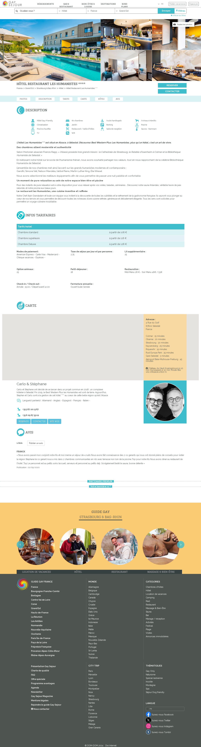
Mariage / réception (155, 619)
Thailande (93, 657)
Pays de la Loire (39, 642)
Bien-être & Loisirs (88, 5)
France (20, 88)
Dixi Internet (110, 745)
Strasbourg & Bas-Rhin (46, 88)
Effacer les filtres (179, 15)
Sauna (148, 612)
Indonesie (93, 622)
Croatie (91, 604)
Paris (90, 671)
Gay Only (150, 671)
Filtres (181, 11)
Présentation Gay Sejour (43, 666)
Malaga (91, 724)
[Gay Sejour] (12, 4)
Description (45, 99)
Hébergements (45, 4)
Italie (90, 626)
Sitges (91, 720)
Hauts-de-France (39, 612)
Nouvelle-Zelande (97, 640)
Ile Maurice (93, 619)
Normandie (36, 625)
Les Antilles (37, 621)
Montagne (150, 685)
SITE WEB (54, 421)
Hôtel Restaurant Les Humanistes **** (82, 88)
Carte (84, 99)
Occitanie (36, 634)
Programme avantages (43, 683)
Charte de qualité (40, 670)
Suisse (91, 654)
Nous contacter (41, 709)
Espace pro (193, 4)
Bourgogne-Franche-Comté (45, 591)
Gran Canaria (94, 727)
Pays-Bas (92, 643)
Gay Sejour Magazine (42, 696)
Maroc (91, 633)
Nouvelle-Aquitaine (41, 630)
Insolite (149, 681)
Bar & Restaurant (66, 5)
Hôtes (101, 99)
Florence (92, 713)
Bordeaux (93, 681)
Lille (90, 706)
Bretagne (36, 595)
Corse (34, 604)
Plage (148, 629)
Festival (149, 626)
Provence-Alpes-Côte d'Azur (45, 651)
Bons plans (124, 5)
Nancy (91, 696)
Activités (150, 622)
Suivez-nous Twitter (161, 720)
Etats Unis (93, 612)
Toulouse (92, 685)
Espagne (92, 608)
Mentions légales (39, 700)
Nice (90, 692)
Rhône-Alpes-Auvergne (43, 655)
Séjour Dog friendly (155, 692)
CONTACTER (172, 91)
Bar (147, 615)
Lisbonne (92, 717)
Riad (148, 601)
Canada (91, 597)
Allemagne (93, 587)
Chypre (91, 601)
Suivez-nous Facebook (162, 714)
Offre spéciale (38, 679)
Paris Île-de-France (40, 638)
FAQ (33, 675)
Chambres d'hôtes (154, 587)
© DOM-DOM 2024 (94, 745)
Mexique (92, 636)
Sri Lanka (92, 650)
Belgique (92, 590)
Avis (118, 99)
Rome (91, 710)
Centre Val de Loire (40, 600)
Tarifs (66, 99)
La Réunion (36, 617)
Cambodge (93, 594)
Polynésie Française (41, 647)
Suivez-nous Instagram (162, 726)
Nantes (91, 703)
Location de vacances (156, 594)
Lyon (90, 678)
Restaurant (151, 604)
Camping (150, 597)
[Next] (180, 544)
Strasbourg (93, 699)
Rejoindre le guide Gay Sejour (46, 705)
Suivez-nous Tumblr (161, 732)
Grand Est (29, 88)
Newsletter (37, 692)
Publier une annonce (177, 4)
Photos (23, 99)
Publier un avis (36, 443)
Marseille (92, 674)
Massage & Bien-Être (156, 608)
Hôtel (60, 88)
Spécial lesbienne (154, 678)
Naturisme (150, 674)
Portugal (92, 647)
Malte (91, 629)
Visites (149, 633)
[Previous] (20, 544)
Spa (147, 689)
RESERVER (172, 85)
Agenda (35, 688)
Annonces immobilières (157, 636)
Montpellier (93, 689)
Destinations (108, 4)
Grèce (91, 615)
